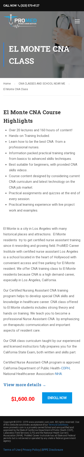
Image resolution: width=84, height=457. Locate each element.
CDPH (65, 368)
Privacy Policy (31, 449)
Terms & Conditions (58, 425)
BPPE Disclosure (52, 449)
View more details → (24, 384)
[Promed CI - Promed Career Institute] (20, 22)
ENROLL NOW (57, 398)
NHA (58, 374)
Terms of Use (12, 449)
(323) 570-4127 (29, 5)
